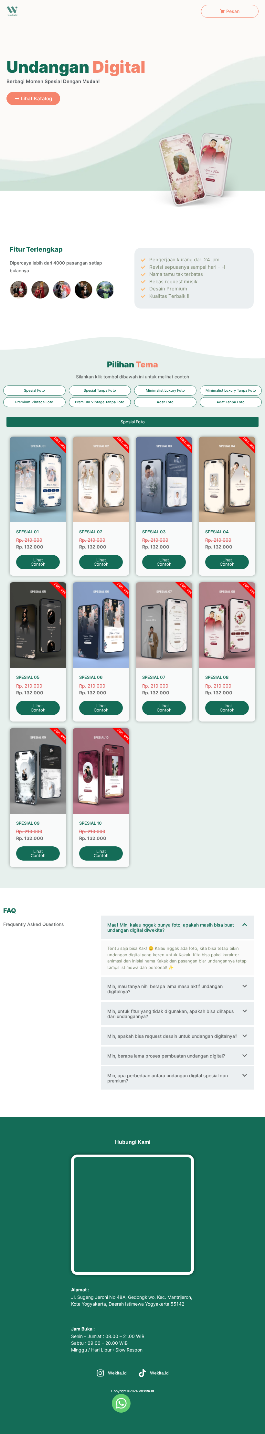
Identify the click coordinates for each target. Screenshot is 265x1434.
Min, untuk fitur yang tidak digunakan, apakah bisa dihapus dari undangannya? (170, 1013)
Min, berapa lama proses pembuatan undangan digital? (166, 1056)
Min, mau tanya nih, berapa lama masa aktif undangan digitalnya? (165, 988)
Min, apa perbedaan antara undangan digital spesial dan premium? (167, 1078)
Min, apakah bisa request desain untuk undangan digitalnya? (172, 1036)
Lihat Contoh (38, 562)
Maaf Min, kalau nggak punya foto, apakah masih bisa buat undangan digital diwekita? (170, 927)
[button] (34, 391)
